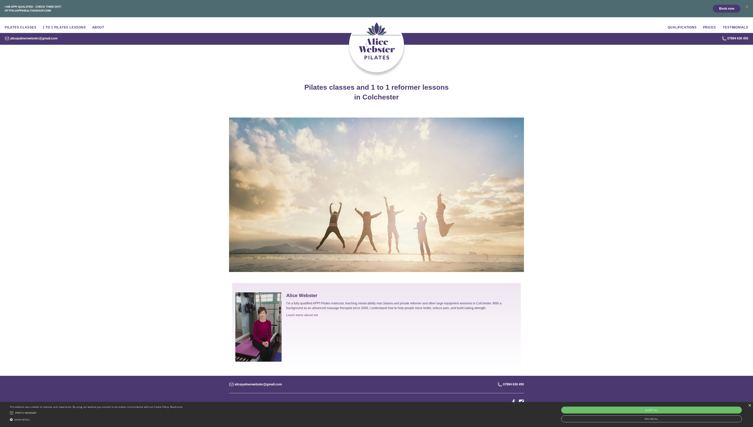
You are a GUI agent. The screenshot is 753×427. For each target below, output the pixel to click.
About (98, 27)
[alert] (376, 414)
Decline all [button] (651, 418)
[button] (96, 419)
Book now (726, 8)
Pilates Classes (20, 27)
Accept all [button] (651, 410)
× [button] (749, 405)
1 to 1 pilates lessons (64, 27)
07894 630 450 (737, 38)
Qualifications (682, 27)
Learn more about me (302, 315)
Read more (176, 407)
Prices (709, 27)
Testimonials (735, 27)
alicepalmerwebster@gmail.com (33, 38)
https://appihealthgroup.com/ (28, 10)
